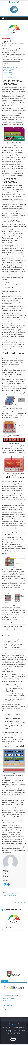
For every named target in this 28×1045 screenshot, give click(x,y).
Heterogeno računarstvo (9, 69)
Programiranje (6, 38)
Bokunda (18, 1033)
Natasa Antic (14, 43)
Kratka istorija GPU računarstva (10, 67)
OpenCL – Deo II (21, 903)
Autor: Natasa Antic (9, 77)
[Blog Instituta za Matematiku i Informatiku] (3, 18)
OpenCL (10, 45)
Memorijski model (7, 76)
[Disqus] (14, 950)
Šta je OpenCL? (7, 71)
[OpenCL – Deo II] (14, 913)
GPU (7, 45)
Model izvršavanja (7, 74)
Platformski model (7, 72)
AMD (5, 45)
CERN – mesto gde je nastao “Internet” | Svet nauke (11, 894)
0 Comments (21, 43)
